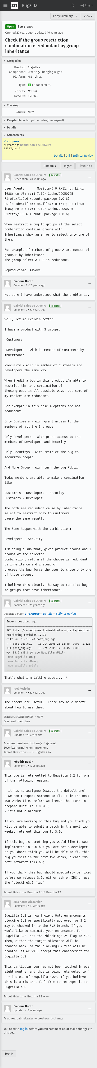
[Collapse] (89, 177)
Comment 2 (20, 309)
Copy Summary (63, 16)
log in (24, 1029)
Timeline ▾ (85, 166)
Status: (20, 111)
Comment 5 (20, 765)
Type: (22, 84)
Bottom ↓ (50, 166)
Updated (19, 735)
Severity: (19, 95)
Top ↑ (9, 1053)
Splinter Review (83, 155)
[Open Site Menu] (5, 5)
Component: (17, 72)
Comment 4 (20, 692)
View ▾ (88, 16)
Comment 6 (20, 906)
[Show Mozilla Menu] (14, 5)
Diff (68, 155)
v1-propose (11, 141)
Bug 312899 (25, 27)
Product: (19, 67)
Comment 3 (20, 605)
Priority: (20, 91)
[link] (48, 644)
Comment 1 (20, 285)
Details (58, 155)
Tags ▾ (68, 166)
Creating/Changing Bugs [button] (45, 72)
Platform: (19, 76)
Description (21, 179)
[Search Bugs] (72, 5)
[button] (86, 5)
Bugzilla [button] (34, 67)
